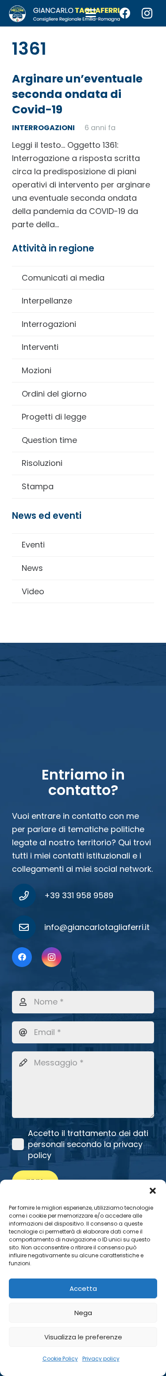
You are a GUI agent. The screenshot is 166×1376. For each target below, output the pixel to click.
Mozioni (36, 370)
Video (33, 591)
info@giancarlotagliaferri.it (97, 927)
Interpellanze (47, 300)
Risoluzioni (42, 463)
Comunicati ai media (63, 277)
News (32, 568)
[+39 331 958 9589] (28, 895)
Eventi (33, 544)
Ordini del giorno (54, 393)
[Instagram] (147, 13)
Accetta (83, 1288)
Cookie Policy (60, 1358)
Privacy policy (101, 1358)
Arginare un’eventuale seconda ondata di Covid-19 (77, 94)
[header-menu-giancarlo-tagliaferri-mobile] (64, 13)
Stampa (38, 486)
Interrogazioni (49, 324)
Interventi (40, 346)
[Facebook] (125, 13)
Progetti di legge (54, 416)
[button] (152, 1190)
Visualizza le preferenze (83, 1337)
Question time (49, 440)
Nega (83, 1312)
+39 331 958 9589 (78, 895)
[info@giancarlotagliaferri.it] (28, 927)
